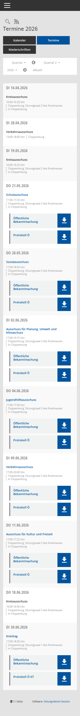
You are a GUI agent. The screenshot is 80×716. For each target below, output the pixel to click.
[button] (64, 221)
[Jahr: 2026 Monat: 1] (33, 62)
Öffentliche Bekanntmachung (25, 220)
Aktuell (37, 70)
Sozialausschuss (17, 262)
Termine (53, 40)
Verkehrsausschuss (19, 467)
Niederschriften (20, 50)
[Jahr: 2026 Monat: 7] (25, 70)
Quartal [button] (17, 63)
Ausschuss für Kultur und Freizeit (29, 534)
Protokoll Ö (21, 235)
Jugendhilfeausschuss (21, 400)
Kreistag (12, 636)
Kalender (19, 40)
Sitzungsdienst (57, 701)
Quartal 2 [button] (50, 63)
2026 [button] (11, 70)
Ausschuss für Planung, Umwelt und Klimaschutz (31, 331)
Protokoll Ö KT (23, 677)
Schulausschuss (17, 195)
